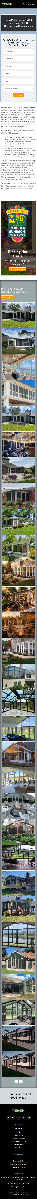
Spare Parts (18, 1148)
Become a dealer (18, 1161)
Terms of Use (24, 1194)
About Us (18, 1158)
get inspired (7, 297)
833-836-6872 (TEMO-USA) (20, 1184)
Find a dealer (18, 1135)
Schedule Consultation (18, 1141)
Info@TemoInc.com (20, 1187)
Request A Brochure (18, 1138)
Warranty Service (18, 1144)
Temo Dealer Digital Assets (18, 1164)
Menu (32, 4)
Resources (18, 1128)
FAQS (18, 1132)
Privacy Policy (24, 1192)
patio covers (21, 163)
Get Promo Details (18, 269)
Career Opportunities (18, 1167)
